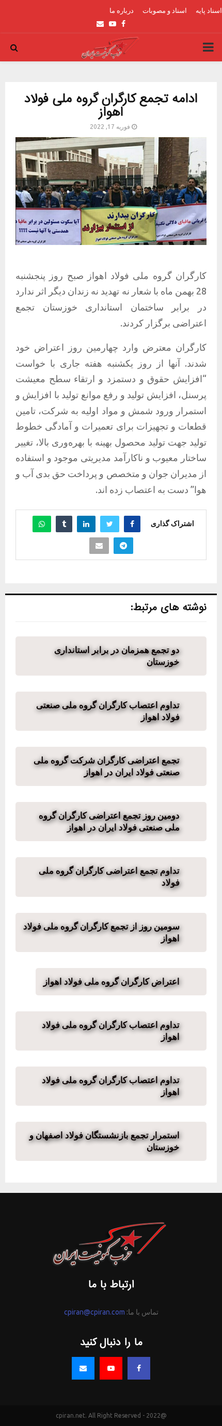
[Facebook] (139, 1368)
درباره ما (121, 10)
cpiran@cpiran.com (94, 1312)
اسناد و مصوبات (164, 10)
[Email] (83, 1368)
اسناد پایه (209, 10)
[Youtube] (111, 1368)
